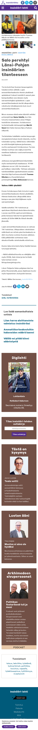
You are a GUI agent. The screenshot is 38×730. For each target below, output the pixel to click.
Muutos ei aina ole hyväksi (15, 545)
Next (35, 45)
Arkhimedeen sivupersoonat (19, 574)
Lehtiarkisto (19, 396)
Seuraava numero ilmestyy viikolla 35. (19, 406)
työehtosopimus (12, 671)
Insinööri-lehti (19, 7)
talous (9, 663)
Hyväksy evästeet (8, 727)
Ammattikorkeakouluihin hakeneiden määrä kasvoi (19, 331)
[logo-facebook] (23, 2)
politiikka (25, 666)
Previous (3, 45)
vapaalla (23, 668)
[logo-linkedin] (31, 2)
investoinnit (19, 674)
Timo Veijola (9, 541)
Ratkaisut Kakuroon (19, 401)
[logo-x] (27, 2)
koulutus (14, 668)
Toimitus (19, 705)
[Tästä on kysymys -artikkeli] (19, 466)
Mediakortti (19, 712)
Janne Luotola (10, 478)
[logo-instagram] (35, 2)
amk (4, 298)
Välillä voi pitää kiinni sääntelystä (16, 340)
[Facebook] (15, 286)
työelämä (26, 663)
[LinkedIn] (23, 286)
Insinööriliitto (27, 279)
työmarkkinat (14, 666)
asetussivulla (6, 723)
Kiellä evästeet (22, 727)
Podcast (19, 647)
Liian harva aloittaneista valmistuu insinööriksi (18, 322)
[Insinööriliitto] (16, 2)
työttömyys (26, 671)
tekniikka (17, 663)
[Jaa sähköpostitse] (27, 286)
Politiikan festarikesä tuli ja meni (16, 604)
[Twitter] (19, 286)
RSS (19, 715)
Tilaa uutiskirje (19, 434)
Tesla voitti (11, 481)
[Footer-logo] (19, 697)
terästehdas (12, 298)
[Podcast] (19, 590)
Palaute (19, 708)
